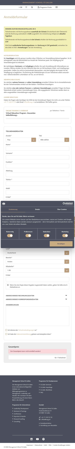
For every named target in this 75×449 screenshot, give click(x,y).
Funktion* (9, 162)
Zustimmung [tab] (13, 209)
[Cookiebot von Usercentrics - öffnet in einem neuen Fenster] (64, 203)
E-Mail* (8, 197)
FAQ (41, 392)
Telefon (8, 179)
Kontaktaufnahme (45, 423)
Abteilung (9, 171)
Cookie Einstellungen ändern (61, 445)
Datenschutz (38, 445)
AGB (45, 445)
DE (21, 7)
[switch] (28, 235)
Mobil (8, 188)
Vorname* (9, 153)
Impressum (29, 445)
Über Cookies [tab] (62, 209)
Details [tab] (37, 209)
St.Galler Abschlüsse (46, 390)
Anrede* (9, 136)
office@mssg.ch (29, 102)
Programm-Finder (46, 7)
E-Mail (8, 275)
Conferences (17, 414)
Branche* (9, 258)
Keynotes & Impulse (20, 416)
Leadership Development (21, 408)
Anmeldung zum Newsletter (48, 425)
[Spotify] (43, 439)
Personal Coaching (19, 419)
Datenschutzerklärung (23, 334)
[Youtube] (37, 439)
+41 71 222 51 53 (10, 102)
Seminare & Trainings (20, 411)
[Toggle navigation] (56, 7)
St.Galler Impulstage (46, 387)
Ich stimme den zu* (22, 330)
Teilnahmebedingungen (26, 330)
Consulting (17, 421)
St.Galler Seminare (45, 385)
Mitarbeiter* (10, 266)
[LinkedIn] (31, 439)
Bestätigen (61, 244)
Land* (8, 249)
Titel (40, 136)
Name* (8, 144)
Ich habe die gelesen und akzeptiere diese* (29, 334)
